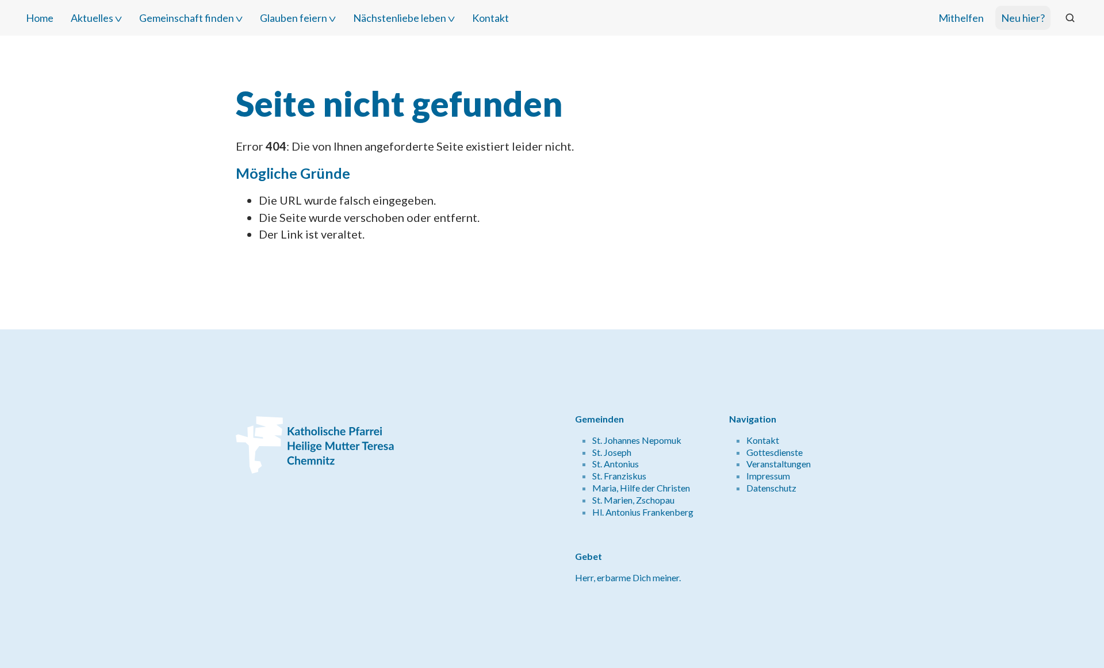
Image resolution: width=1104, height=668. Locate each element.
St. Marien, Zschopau (633, 499)
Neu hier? (1023, 17)
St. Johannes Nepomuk (636, 440)
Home (39, 17)
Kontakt (490, 17)
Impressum (768, 475)
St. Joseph (611, 452)
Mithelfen (961, 17)
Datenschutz (771, 487)
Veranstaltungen (778, 463)
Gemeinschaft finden (186, 17)
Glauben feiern (293, 17)
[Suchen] (1070, 18)
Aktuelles (92, 17)
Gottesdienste (774, 452)
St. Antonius (615, 463)
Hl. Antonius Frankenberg (642, 511)
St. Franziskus (619, 475)
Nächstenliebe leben (399, 17)
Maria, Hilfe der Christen (641, 487)
